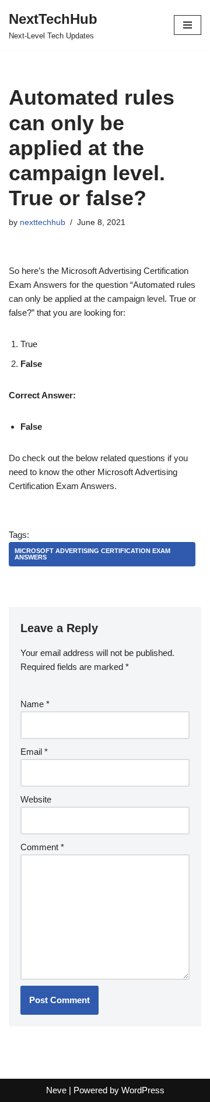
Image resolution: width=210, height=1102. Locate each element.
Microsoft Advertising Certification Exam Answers (92, 554)
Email (34, 752)
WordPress (142, 1090)
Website (35, 799)
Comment (42, 847)
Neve (56, 1090)
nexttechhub (42, 222)
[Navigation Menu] (187, 25)
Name (35, 704)
